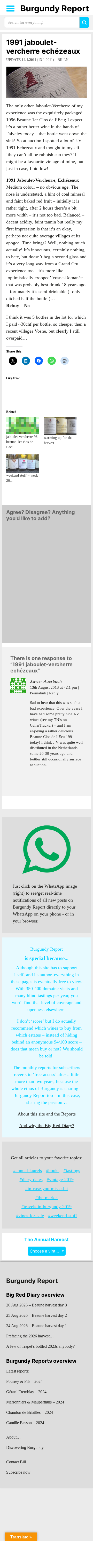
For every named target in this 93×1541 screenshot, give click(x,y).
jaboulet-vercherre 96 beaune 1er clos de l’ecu (21, 442)
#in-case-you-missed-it (46, 1188)
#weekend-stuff (62, 1215)
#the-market (46, 1197)
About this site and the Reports (47, 1114)
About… (13, 1437)
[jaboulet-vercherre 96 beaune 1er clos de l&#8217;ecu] (22, 425)
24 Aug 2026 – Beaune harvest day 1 (36, 1325)
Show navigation (10, 8)
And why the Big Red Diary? (46, 1125)
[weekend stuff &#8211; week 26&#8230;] (22, 463)
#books (52, 1170)
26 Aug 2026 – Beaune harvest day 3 (36, 1305)
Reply (54, 693)
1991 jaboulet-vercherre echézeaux (43, 46)
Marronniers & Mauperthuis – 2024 (35, 1402)
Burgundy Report (54, 8)
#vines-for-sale (30, 1215)
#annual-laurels (27, 1170)
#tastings (72, 1170)
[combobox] (47, 1251)
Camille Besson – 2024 (25, 1422)
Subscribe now (18, 1472)
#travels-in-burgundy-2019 (46, 1206)
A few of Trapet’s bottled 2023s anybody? (40, 1346)
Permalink (38, 693)
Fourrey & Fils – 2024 (24, 1381)
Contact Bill (16, 1462)
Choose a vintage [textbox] (46, 1251)
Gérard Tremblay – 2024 (26, 1392)
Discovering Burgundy (25, 1447)
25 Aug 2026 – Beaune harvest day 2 (36, 1315)
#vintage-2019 (60, 1179)
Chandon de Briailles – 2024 (29, 1412)
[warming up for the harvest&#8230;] (60, 426)
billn (63, 60)
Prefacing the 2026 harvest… (30, 1336)
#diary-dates (31, 1179)
